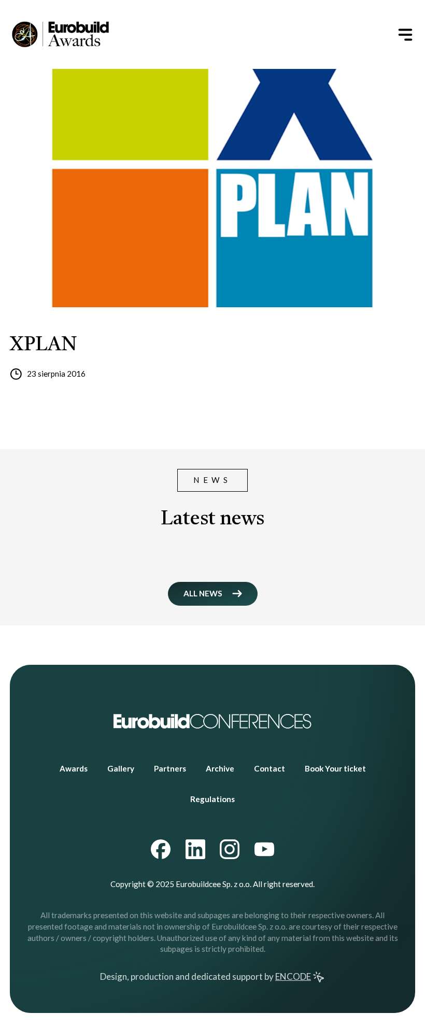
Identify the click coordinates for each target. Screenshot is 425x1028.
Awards (74, 768)
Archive (220, 768)
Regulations (212, 799)
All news (202, 593)
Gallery (120, 768)
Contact (269, 768)
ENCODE (293, 976)
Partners (170, 768)
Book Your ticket (335, 768)
